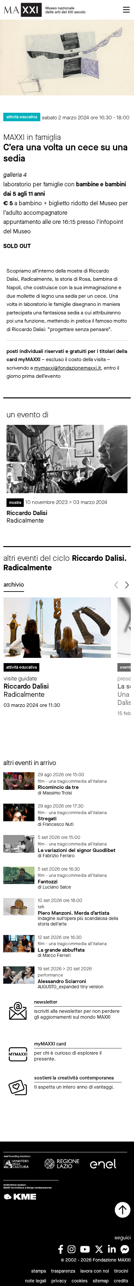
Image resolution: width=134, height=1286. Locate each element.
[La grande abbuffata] (18, 943)
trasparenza (63, 1271)
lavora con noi (94, 1271)
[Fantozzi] (18, 875)
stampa (38, 1271)
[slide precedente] (116, 585)
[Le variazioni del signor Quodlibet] (18, 843)
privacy (58, 1281)
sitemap (101, 1281)
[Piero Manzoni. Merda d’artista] (18, 906)
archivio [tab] (14, 585)
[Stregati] (18, 812)
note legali (35, 1281)
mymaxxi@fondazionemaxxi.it (67, 367)
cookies (79, 1281)
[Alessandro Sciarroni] (18, 974)
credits (121, 1281)
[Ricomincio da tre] (18, 780)
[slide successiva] (126, 585)
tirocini (121, 1271)
